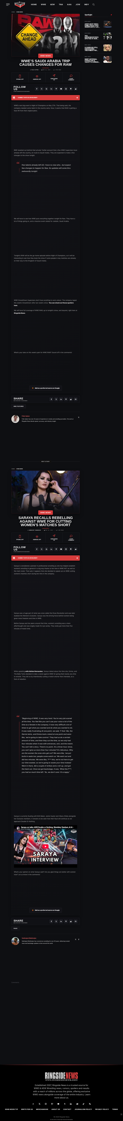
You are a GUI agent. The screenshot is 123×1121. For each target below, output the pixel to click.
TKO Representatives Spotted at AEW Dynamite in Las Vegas (92, 37)
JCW (78, 4)
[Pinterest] (56, 89)
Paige (15, 928)
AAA (69, 4)
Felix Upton (34, 70)
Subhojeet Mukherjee (35, 530)
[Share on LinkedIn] (61, 399)
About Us (56, 1109)
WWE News (19, 12)
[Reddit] (76, 89)
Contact (67, 1109)
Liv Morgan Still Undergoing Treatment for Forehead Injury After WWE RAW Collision (91, 49)
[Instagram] (66, 89)
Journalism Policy (83, 1109)
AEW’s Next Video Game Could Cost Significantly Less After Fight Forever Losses (92, 25)
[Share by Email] (76, 399)
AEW (52, 4)
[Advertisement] (27, 240)
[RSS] (90, 1104)
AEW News (88, 21)
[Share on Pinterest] (66, 399)
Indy (86, 4)
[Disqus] (45, 1013)
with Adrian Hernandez (34, 671)
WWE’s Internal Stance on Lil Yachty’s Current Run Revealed (92, 61)
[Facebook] (37, 89)
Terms (115, 1109)
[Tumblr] (64, 1104)
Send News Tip (11, 1109)
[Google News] (46, 89)
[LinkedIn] (51, 89)
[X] (41, 89)
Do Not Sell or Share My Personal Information (61, 1119)
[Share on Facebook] (51, 399)
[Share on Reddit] (71, 399)
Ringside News (19, 313)
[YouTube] (61, 89)
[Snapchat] (71, 89)
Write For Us (27, 1109)
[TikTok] (83, 1104)
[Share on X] (56, 399)
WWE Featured (19, 406)
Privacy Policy (102, 1109)
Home (34, 4)
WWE (43, 4)
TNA (61, 4)
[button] (94, 4)
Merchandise (42, 1109)
